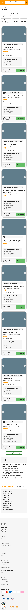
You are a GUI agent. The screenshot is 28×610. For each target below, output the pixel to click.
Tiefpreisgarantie (5, 560)
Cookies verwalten (5, 543)
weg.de (2, 7)
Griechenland (15, 7)
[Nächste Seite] (26, 487)
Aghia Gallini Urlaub (7, 505)
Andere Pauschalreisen (8, 486)
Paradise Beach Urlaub (8, 493)
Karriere (3, 538)
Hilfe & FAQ (3, 553)
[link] (14, 49)
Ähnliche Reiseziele (21, 486)
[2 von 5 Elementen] (25, 34)
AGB (2, 572)
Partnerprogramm (5, 562)
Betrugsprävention (5, 567)
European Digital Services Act (7, 582)
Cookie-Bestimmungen (6, 541)
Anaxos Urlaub (6, 497)
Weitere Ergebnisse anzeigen (14, 453)
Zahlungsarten (4, 555)
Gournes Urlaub (6, 495)
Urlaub (8, 7)
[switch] (3, 608)
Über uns (3, 536)
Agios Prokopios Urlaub (8, 509)
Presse (2, 548)
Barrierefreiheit (4, 584)
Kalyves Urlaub (6, 499)
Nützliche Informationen (6, 565)
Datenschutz (4, 579)
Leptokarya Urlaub (7, 503)
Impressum (3, 577)
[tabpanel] (14, 501)
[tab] (8, 486)
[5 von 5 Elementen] (3, 34)
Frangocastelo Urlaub (7, 501)
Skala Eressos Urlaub (7, 491)
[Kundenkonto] (26, 2)
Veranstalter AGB (5, 575)
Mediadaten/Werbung (6, 545)
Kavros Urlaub (6, 507)
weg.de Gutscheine (5, 558)
